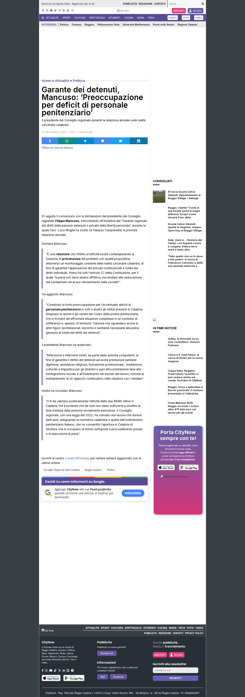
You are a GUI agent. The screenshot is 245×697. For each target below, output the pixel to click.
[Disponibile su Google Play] (189, 468)
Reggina (89, 24)
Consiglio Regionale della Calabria (62, 469)
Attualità (52, 17)
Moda (140, 17)
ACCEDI (197, 10)
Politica (64, 24)
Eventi (172, 17)
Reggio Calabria (93, 469)
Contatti (160, 3)
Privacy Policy (194, 633)
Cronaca (76, 24)
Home (46, 81)
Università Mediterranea (136, 24)
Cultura (79, 17)
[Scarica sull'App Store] (166, 468)
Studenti (114, 17)
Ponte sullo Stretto (163, 24)
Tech (151, 17)
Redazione (145, 3)
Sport (66, 17)
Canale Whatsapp (77, 458)
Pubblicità (130, 3)
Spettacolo (97, 17)
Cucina (128, 17)
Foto (186, 17)
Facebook (118, 676)
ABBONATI (179, 10)
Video (198, 17)
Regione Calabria (187, 24)
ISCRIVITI (176, 678)
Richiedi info (106, 653)
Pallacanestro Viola (108, 24)
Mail (102, 676)
